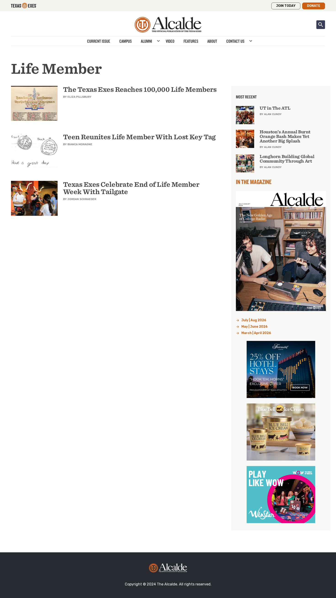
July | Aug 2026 (253, 320)
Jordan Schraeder (81, 199)
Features (191, 41)
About (212, 41)
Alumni (146, 41)
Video (170, 41)
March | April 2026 (256, 333)
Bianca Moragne (79, 144)
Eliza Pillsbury (79, 96)
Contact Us (235, 41)
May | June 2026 (254, 327)
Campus (125, 41)
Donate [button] (313, 6)
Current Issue (98, 41)
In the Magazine (254, 181)
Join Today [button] (286, 6)
